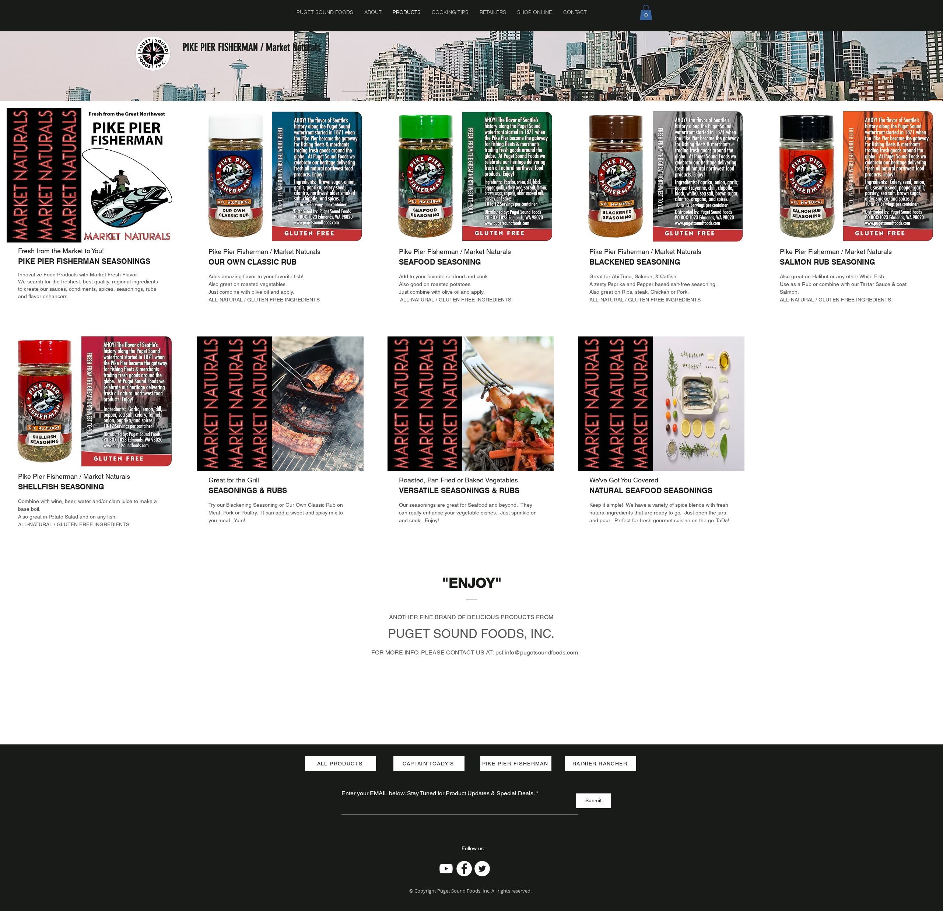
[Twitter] (482, 868)
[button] (645, 12)
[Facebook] (464, 868)
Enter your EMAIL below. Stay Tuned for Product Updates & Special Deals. (437, 793)
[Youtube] (446, 868)
